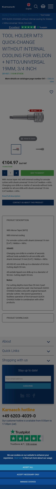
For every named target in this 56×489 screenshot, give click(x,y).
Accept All (28, 467)
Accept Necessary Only (28, 474)
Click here (18, 458)
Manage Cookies (28, 482)
